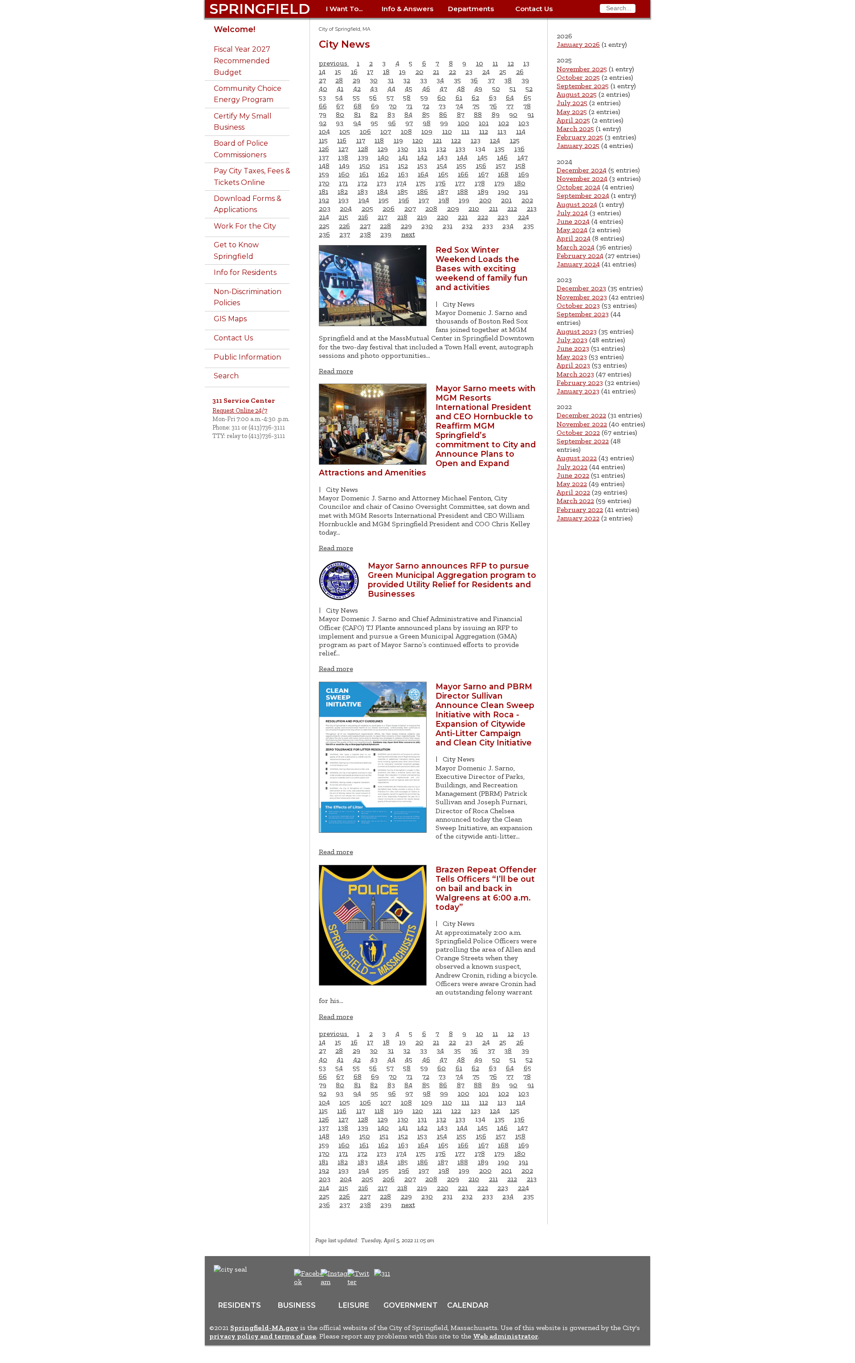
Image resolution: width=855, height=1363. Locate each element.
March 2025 (575, 128)
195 (384, 200)
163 (403, 174)
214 (324, 217)
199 (464, 200)
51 (512, 88)
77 (509, 106)
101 (484, 123)
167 (483, 174)
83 (391, 114)
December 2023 (581, 288)
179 (499, 183)
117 (360, 140)
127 (343, 148)
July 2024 (572, 213)
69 (375, 106)
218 (402, 217)
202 (527, 200)
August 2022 (577, 458)
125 (515, 140)
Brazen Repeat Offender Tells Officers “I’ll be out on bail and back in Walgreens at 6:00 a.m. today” (486, 888)
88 (478, 114)
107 (385, 131)
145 (482, 157)
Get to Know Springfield (236, 251)
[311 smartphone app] (382, 1273)
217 (382, 217)
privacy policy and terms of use (262, 1336)
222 (482, 217)
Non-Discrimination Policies (247, 297)
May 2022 (572, 483)
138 (343, 157)
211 (493, 208)
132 (441, 148)
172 (362, 183)
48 (461, 88)
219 (422, 217)
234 (507, 225)
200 (485, 200)
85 (426, 114)
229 (406, 225)
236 (324, 234)
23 (468, 71)
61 (459, 97)
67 (340, 106)
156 (481, 165)
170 (324, 183)
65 (527, 97)
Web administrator (505, 1336)
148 (324, 165)
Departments (471, 8)
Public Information (247, 357)
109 (426, 131)
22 (452, 71)
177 (460, 183)
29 (356, 80)
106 (365, 131)
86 (443, 114)
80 (340, 114)
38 (508, 80)
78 (527, 106)
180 (519, 183)
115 (323, 140)
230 (427, 225)
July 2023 (572, 340)
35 (457, 80)
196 (404, 200)
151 (383, 165)
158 (520, 165)
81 (357, 114)
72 (425, 106)
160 (344, 174)
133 (460, 148)
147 (522, 157)
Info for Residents (245, 272)
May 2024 (572, 229)
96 (392, 123)
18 (386, 71)
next (408, 234)
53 (322, 97)
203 (324, 208)
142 (422, 157)
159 (324, 174)
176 (441, 183)
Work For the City (245, 226)
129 (383, 148)
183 (363, 191)
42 (357, 88)
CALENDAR (468, 1305)
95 (374, 123)
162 (383, 174)
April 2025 (573, 120)
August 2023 (577, 331)
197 (424, 200)
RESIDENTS (239, 1305)
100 (463, 123)
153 (422, 165)
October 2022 (578, 432)
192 (324, 200)
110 (447, 131)
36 (474, 80)
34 (440, 80)
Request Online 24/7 (239, 410)
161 (364, 174)
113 (501, 131)
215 (343, 217)
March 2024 (575, 247)
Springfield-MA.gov (264, 1327)
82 (374, 114)
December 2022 (581, 415)
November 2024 (582, 178)
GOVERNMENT (410, 1305)
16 (354, 71)
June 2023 (573, 348)
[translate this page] (410, 1278)
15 (338, 71)
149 (344, 165)
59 (424, 97)
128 (363, 148)
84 (408, 114)
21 (436, 71)
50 (496, 88)
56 (373, 97)
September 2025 (583, 86)
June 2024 (573, 221)
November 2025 (582, 69)
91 (530, 114)
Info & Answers (407, 8)
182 (343, 191)
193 (343, 200)
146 (502, 157)
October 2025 (578, 77)
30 (374, 80)
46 (426, 88)
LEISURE (353, 1305)
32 (406, 80)
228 (385, 225)
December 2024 (582, 170)
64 (510, 97)
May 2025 (572, 111)
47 (443, 88)
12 (511, 63)
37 (491, 80)
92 (322, 123)
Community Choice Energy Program (247, 94)
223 (502, 217)
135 (500, 148)
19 (402, 71)
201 (506, 200)
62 (475, 97)
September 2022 (583, 441)
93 (339, 123)
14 (322, 71)
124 (495, 140)
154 (442, 165)
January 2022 (578, 518)
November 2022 (582, 424)
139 (363, 157)
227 (365, 225)
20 (419, 71)
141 (403, 157)
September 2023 (583, 314)
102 (503, 123)
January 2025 (578, 145)
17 (370, 71)
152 (403, 165)
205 (367, 208)
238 (365, 234)
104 (324, 131)
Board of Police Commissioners (241, 149)
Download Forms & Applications (247, 204)
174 (401, 183)
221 (463, 217)
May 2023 (572, 356)
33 (423, 80)
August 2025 (577, 94)
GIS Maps (230, 319)
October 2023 (578, 305)
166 (463, 174)
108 (406, 131)
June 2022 (573, 475)
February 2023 (580, 382)
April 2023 (573, 365)
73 (442, 106)
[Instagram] (337, 1281)
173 (382, 183)
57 (390, 97)
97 (409, 123)
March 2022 (575, 500)
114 (520, 131)
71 (409, 106)
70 (393, 106)
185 (403, 191)
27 (322, 80)
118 (379, 140)
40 (323, 88)
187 (443, 191)
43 (374, 88)
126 (324, 148)
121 (437, 140)
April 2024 (573, 238)
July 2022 (572, 467)
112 (483, 131)
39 (525, 80)
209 (453, 208)
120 (417, 140)
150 (364, 165)
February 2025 (580, 137)
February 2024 (580, 255)
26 (520, 71)
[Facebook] (309, 1281)
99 (444, 123)
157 (500, 165)
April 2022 (573, 492)
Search (226, 376)
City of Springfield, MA (344, 29)
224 (523, 217)
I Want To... (344, 8)
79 (322, 114)
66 (323, 106)
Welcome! (234, 29)
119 (398, 140)
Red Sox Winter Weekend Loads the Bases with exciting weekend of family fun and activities (482, 268)
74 (459, 106)
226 (344, 225)
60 (441, 97)
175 (421, 183)
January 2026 (578, 44)
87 (460, 114)
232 (467, 225)
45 (408, 88)
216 (363, 217)
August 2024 (577, 204)
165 (443, 174)
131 (422, 148)
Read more (336, 371)
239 (385, 234)
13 (526, 63)
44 (391, 88)
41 (340, 88)
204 (346, 208)
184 (382, 191)
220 (442, 217)
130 (403, 148)
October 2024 (578, 187)
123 (475, 140)
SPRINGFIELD (259, 8)
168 (503, 174)
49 (478, 88)
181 (323, 191)
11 (495, 63)
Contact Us (534, 8)
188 (462, 191)
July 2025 (572, 102)
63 (493, 97)
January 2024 (578, 264)
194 (363, 200)
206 (389, 208)
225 (324, 225)
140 (383, 157)
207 (410, 208)
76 (493, 106)
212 (512, 208)
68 (358, 106)
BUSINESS (297, 1305)
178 (480, 183)
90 (513, 114)
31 (390, 80)
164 (423, 174)
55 (356, 97)
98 (427, 123)
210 (473, 208)
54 (339, 97)
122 (456, 140)
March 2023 (575, 374)
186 (422, 191)
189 (483, 191)
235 (528, 225)
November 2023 (582, 297)
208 (431, 208)
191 (523, 191)
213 (532, 208)
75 (476, 106)
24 (486, 71)
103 (523, 123)
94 (357, 123)
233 (487, 225)
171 (343, 183)
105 (344, 131)
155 (461, 165)
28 (339, 80)
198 (444, 200)
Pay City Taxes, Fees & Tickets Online (252, 177)
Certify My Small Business (243, 122)
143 (442, 157)
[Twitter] (359, 1281)
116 (341, 140)
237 (344, 234)
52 (529, 88)
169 (523, 174)
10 (479, 63)
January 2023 (578, 391)
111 (465, 131)
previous (334, 63)
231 (447, 225)
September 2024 (583, 195)
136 (519, 148)
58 (407, 97)
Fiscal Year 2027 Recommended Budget (242, 60)
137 (324, 157)
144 (462, 157)
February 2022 (580, 509)
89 (496, 114)
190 (503, 191)
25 (502, 71)
